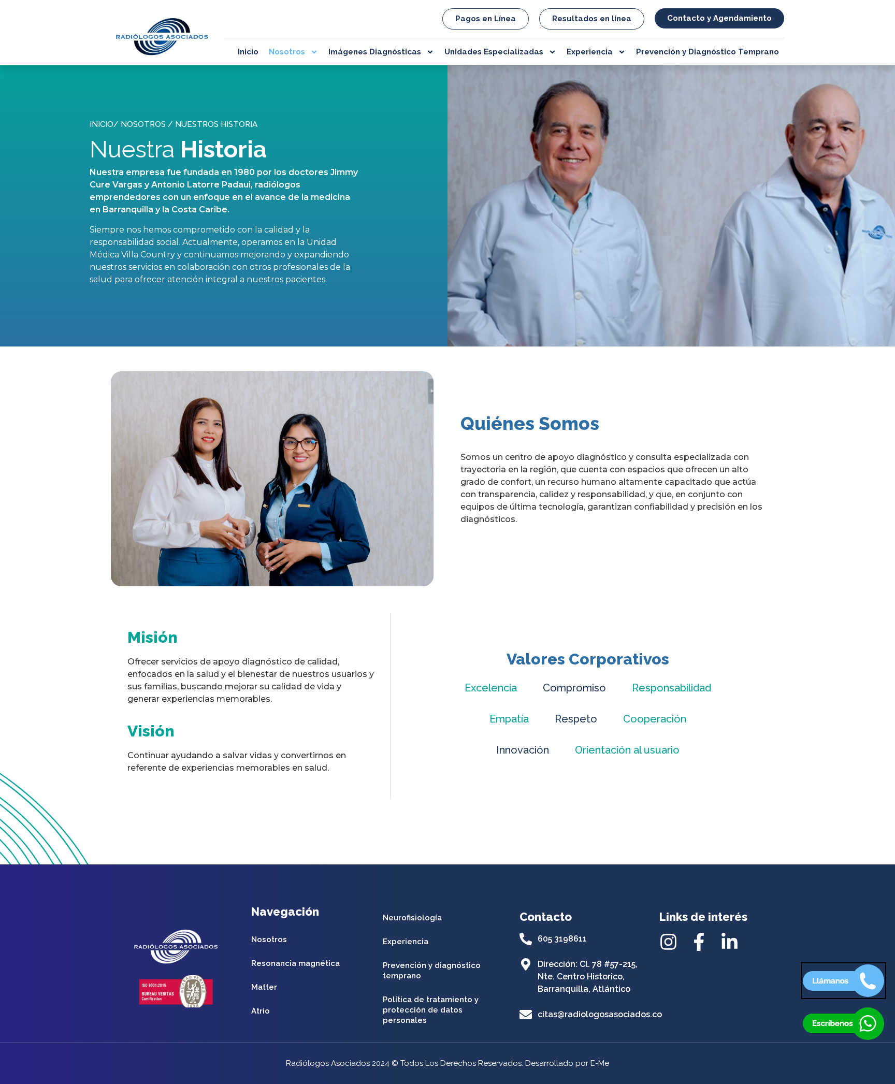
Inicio (248, 51)
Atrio (260, 1011)
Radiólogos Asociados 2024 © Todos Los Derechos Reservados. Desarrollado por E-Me (447, 1063)
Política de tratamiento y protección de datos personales (431, 1010)
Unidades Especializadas (493, 51)
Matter (264, 987)
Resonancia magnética (295, 963)
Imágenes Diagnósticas (374, 51)
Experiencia (590, 51)
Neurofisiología (412, 917)
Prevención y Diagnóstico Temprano (707, 51)
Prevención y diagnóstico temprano (432, 970)
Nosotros (287, 51)
